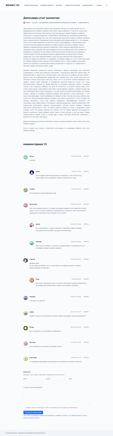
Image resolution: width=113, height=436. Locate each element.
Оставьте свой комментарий (33, 387)
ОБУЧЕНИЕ (59, 5)
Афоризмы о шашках (47, 5)
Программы (72, 22)
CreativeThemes (40, 433)
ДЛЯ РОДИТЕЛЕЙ (44, 22)
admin (38, 224)
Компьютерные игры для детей (58, 22)
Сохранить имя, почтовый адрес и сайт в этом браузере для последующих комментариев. (52, 407)
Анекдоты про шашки (31, 5)
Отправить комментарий (33, 412)
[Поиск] (106, 5)
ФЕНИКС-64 (12, 5)
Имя (25, 379)
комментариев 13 (83, 22)
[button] (63, 5)
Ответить (86, 156)
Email (48, 379)
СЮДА (32, 124)
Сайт (70, 379)
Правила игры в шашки (73, 5)
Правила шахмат (87, 5)
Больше (99, 5)
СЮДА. (32, 130)
